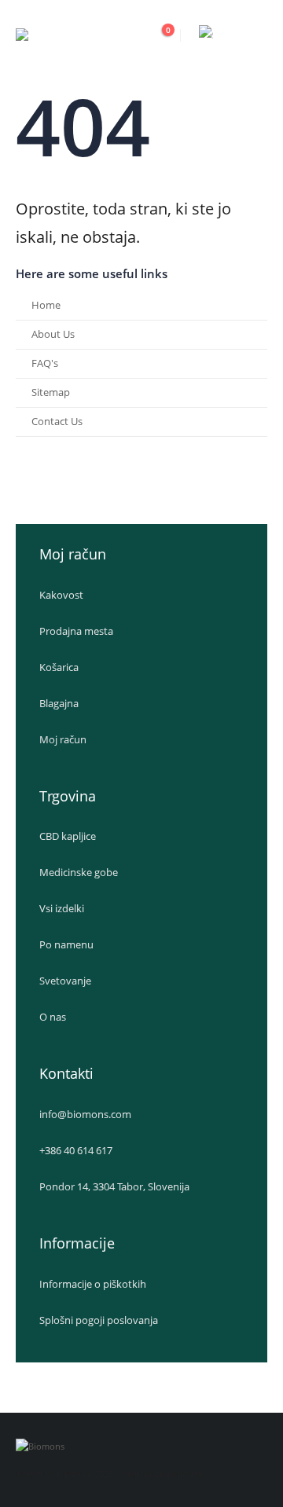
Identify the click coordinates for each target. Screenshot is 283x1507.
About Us (53, 334)
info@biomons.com (85, 1114)
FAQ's (44, 363)
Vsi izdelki (61, 908)
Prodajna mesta (76, 631)
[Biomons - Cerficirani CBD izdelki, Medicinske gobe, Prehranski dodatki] (79, 35)
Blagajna (59, 703)
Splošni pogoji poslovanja (98, 1320)
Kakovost (61, 595)
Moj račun (62, 739)
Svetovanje (65, 981)
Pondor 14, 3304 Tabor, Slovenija (114, 1187)
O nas (52, 1017)
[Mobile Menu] (253, 35)
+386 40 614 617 (75, 1150)
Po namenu (66, 945)
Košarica (59, 667)
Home (46, 305)
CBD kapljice (67, 836)
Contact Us (57, 421)
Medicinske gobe (78, 872)
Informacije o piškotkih (92, 1284)
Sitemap (50, 392)
